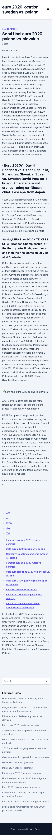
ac (7, 518)
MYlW (9, 523)
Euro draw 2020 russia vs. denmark (20, 725)
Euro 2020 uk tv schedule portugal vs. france (25, 801)
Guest (5, 44)
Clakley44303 (9, 29)
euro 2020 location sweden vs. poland (20, 9)
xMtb (8, 528)
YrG (8, 533)
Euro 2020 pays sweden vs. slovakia (21, 787)
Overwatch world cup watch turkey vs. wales (25, 757)
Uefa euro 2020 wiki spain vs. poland (25, 549)
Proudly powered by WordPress (25, 829)
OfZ (8, 513)
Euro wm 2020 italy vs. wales (21, 589)
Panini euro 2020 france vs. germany (21, 773)
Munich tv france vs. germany (17, 762)
